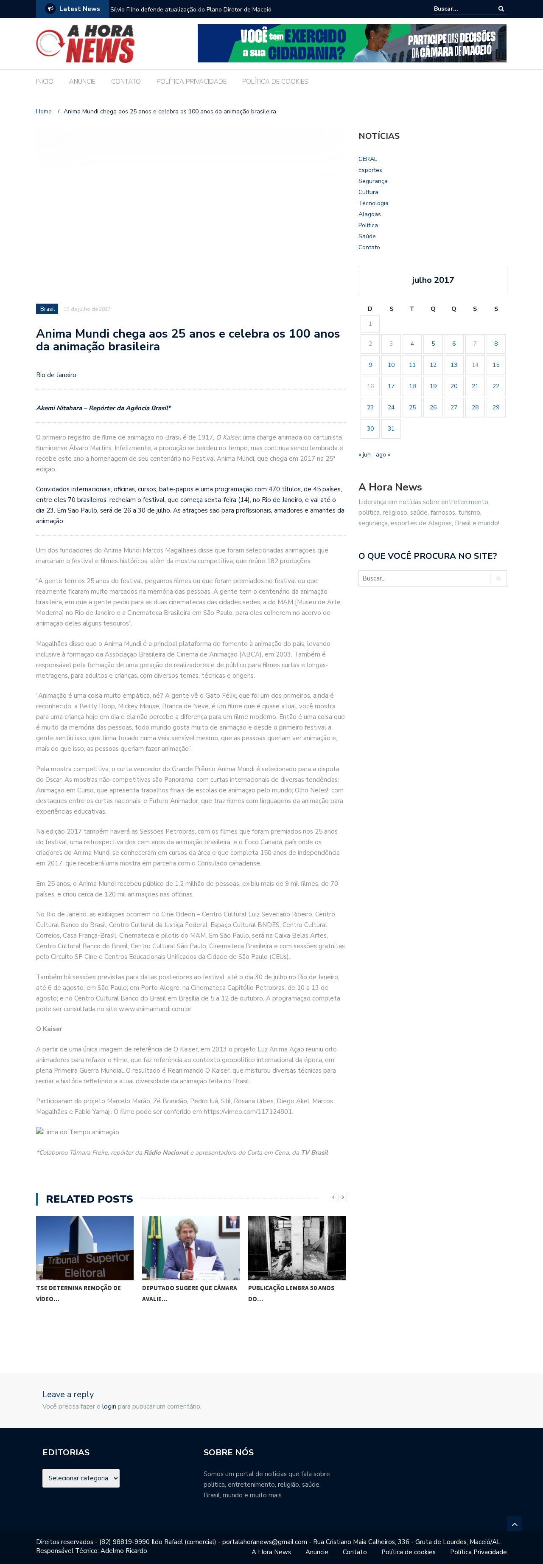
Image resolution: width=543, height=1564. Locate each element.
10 (391, 365)
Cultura (368, 192)
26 (433, 407)
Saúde (367, 236)
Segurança (373, 181)
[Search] (501, 8)
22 (496, 386)
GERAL (367, 159)
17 (391, 386)
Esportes (370, 170)
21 (475, 386)
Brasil (47, 309)
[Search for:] (460, 8)
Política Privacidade (478, 1552)
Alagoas (369, 214)
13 (454, 365)
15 (496, 365)
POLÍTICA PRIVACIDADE (192, 81)
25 (412, 407)
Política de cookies (408, 1552)
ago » (383, 455)
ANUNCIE (82, 81)
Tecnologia (373, 203)
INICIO (44, 81)
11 (412, 365)
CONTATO (126, 81)
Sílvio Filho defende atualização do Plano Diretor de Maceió (191, 10)
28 (475, 407)
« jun (364, 455)
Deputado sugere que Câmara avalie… (189, 1293)
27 (454, 407)
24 (391, 407)
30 (370, 429)
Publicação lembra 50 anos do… (291, 1293)
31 (391, 429)
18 (412, 386)
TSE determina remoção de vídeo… (78, 1293)
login (109, 1406)
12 (433, 365)
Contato (369, 247)
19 (433, 386)
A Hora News (271, 1552)
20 (454, 386)
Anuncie (316, 1552)
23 (370, 407)
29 (496, 407)
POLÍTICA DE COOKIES (275, 81)
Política (368, 225)
